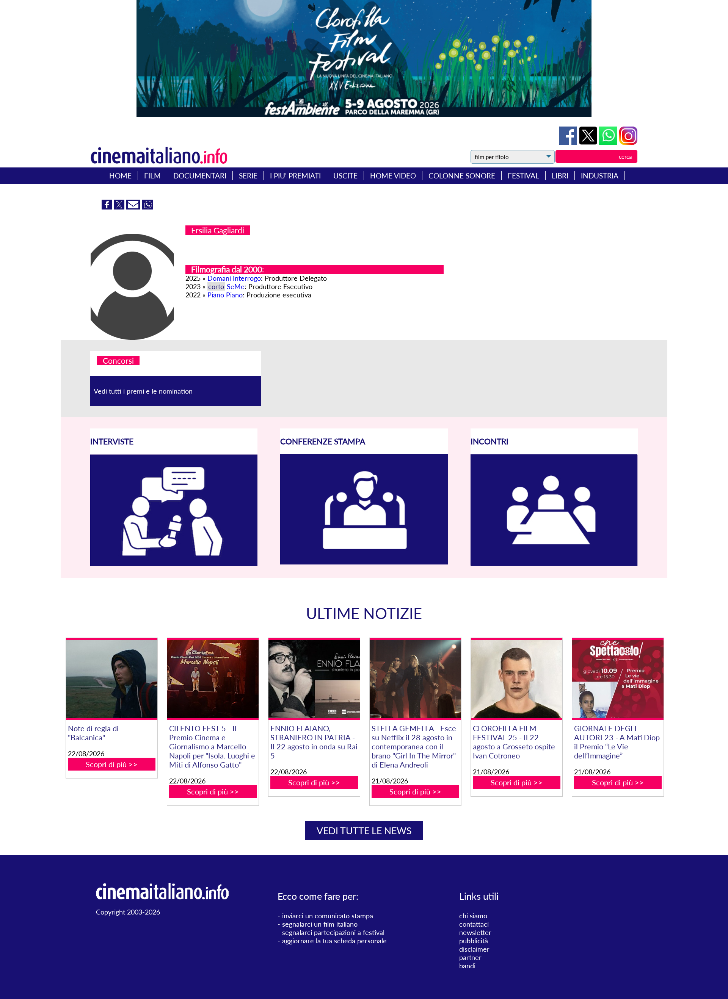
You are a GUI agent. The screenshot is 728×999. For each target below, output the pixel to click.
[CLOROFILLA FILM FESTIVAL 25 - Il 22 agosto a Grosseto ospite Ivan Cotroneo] (516, 679)
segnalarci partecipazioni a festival (333, 932)
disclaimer (474, 949)
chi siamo (473, 915)
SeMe (236, 286)
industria (599, 175)
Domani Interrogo (234, 278)
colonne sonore (461, 175)
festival (523, 175)
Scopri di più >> (112, 764)
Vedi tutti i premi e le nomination (143, 391)
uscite (345, 175)
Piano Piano (225, 295)
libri (560, 175)
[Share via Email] (134, 207)
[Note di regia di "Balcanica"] (111, 679)
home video (393, 175)
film (152, 175)
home (120, 175)
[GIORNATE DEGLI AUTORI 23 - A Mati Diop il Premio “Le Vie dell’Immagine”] (617, 679)
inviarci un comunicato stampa (327, 915)
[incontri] (554, 564)
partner (470, 957)
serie (248, 175)
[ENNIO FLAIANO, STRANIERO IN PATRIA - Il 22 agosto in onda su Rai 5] (313, 679)
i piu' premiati (295, 175)
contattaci (474, 924)
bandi (467, 965)
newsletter (475, 932)
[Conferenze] (363, 562)
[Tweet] (589, 142)
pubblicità (473, 940)
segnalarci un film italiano (320, 924)
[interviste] (173, 563)
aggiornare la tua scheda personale (334, 940)
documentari (199, 175)
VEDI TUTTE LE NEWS (364, 830)
